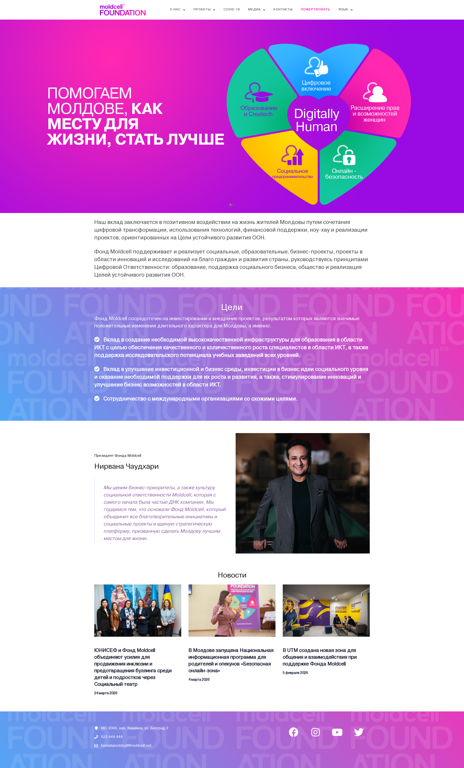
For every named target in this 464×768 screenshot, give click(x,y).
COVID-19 (232, 9)
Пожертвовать (315, 9)
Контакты (283, 9)
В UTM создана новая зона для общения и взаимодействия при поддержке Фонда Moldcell (320, 657)
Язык (343, 9)
